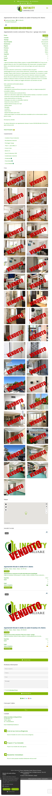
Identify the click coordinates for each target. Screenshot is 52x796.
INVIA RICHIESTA (26, 693)
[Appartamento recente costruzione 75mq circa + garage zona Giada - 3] (14, 196)
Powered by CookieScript (11, 793)
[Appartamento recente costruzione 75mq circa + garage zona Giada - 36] (37, 470)
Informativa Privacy (19, 770)
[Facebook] (14, 1)
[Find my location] (46, 506)
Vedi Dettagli (7, 587)
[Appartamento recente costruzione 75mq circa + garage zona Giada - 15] (14, 299)
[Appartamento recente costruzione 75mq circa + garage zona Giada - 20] (37, 333)
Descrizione (7, 28)
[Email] (23, 698)
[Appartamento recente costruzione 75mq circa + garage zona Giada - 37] (14, 487)
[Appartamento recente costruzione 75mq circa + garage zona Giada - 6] (37, 213)
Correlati (29, 28)
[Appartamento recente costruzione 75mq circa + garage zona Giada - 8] (37, 230)
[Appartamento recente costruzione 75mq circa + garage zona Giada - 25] (14, 384)
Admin (12, 770)
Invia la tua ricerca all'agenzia (17, 731)
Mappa (24, 28)
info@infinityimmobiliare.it (24, 1)
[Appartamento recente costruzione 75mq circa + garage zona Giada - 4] (37, 196)
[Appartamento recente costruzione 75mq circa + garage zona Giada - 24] (37, 367)
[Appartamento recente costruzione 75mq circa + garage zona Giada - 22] (37, 350)
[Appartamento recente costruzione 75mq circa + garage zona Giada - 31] (14, 436)
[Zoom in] (46, 509)
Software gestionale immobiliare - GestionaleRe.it (38, 778)
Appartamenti (45, 39)
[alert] (10, 783)
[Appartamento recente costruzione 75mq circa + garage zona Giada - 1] (14, 179)
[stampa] (21, 698)
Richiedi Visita (27, 660)
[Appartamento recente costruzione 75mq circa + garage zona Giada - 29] (14, 419)
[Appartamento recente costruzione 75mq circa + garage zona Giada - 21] (14, 350)
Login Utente (23, 3)
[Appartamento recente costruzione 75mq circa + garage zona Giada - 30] (37, 419)
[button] (11, 791)
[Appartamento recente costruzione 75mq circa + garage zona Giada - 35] (14, 470)
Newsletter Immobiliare (15, 755)
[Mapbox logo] (7, 523)
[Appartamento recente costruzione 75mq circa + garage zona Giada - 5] (14, 213)
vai (26, 709)
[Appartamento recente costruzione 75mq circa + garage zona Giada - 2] (37, 179)
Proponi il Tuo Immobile (15, 743)
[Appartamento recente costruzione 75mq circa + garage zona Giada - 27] (14, 402)
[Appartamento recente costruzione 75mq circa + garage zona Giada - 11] (14, 265)
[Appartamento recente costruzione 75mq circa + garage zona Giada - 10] (37, 247)
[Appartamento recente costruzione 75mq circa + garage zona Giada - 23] (14, 367)
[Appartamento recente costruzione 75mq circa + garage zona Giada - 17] (14, 316)
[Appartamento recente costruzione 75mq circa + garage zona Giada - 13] (14, 282)
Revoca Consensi (37, 770)
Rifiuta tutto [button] (15, 789)
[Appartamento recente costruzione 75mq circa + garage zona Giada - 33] (14, 453)
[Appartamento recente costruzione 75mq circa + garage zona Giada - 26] (37, 384)
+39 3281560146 (34, 1)
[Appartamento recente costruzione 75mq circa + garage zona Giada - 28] (37, 402)
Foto (20, 28)
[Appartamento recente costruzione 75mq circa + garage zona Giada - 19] (14, 333)
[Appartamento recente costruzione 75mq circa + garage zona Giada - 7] (14, 230)
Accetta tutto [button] (6, 789)
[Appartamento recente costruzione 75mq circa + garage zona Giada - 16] (37, 299)
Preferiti (30, 3)
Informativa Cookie (28, 770)
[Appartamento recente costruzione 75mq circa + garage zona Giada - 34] (37, 453)
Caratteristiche (14, 28)
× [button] (19, 771)
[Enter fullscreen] (46, 504)
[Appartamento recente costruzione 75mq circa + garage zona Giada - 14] (37, 282)
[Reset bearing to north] (46, 513)
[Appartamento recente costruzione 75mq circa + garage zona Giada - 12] (37, 265)
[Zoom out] (46, 511)
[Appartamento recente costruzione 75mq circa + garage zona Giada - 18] (37, 316)
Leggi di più (12, 781)
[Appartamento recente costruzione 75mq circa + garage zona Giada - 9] (14, 247)
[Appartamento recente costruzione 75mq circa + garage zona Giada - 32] (37, 436)
